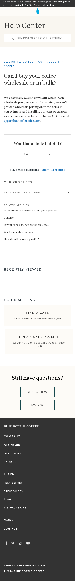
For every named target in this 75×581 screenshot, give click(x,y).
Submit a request (53, 170)
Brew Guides (13, 491)
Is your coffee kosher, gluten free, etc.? (26, 225)
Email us (37, 404)
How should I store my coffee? (22, 239)
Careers (10, 461)
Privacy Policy (36, 565)
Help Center (24, 24)
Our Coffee (13, 453)
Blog (7, 499)
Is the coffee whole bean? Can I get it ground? (31, 210)
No (49, 153)
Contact (11, 528)
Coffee (9, 66)
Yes (26, 153)
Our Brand (12, 445)
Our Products (18, 182)
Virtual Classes (16, 507)
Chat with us (38, 391)
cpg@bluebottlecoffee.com (22, 121)
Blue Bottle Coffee (18, 61)
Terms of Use (14, 565)
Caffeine (9, 217)
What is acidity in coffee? (18, 232)
